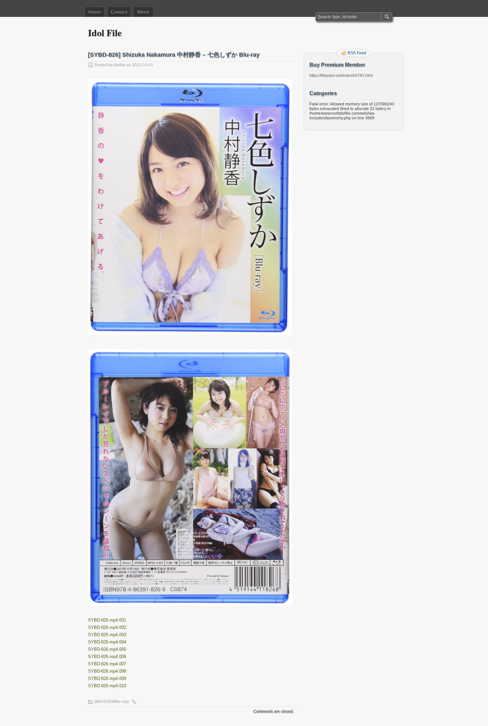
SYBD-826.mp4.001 (107, 620)
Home (94, 12)
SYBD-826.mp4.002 (107, 627)
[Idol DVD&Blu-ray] (111, 701)
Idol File (105, 32)
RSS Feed (357, 53)
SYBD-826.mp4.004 (107, 641)
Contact (119, 12)
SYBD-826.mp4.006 (107, 656)
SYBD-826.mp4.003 (107, 634)
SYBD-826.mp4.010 (107, 685)
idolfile (119, 65)
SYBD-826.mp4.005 (107, 649)
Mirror (143, 12)
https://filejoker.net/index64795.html (341, 75)
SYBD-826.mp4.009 (107, 678)
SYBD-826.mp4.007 (107, 663)
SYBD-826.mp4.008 (107, 671)
